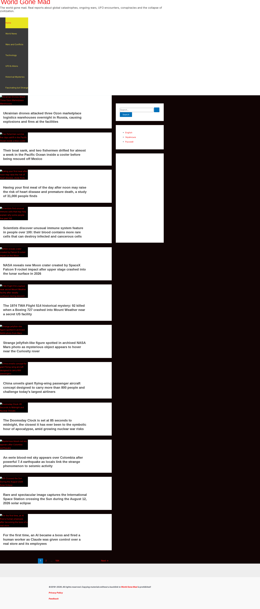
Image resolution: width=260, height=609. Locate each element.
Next (104, 560)
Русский (129, 141)
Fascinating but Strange (16, 87)
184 (57, 560)
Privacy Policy (56, 592)
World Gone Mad (129, 587)
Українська (130, 137)
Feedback (54, 598)
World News (11, 33)
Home (8, 22)
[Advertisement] (140, 198)
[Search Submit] (156, 109)
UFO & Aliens (11, 66)
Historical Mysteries (15, 77)
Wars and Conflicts (14, 44)
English (128, 132)
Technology (11, 55)
